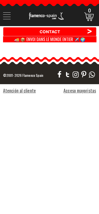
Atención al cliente (19, 90)
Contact (66, 31)
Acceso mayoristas (79, 90)
